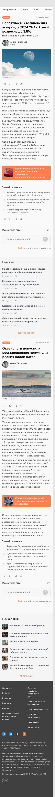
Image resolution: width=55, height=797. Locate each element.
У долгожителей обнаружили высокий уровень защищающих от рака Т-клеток (28, 202)
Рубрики (6, 693)
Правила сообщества (38, 709)
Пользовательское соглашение (36, 703)
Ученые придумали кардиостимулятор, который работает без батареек (28, 194)
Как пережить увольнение (24, 641)
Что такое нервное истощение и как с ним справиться (30, 635)
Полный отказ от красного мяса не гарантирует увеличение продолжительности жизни (30, 172)
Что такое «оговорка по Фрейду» (27, 625)
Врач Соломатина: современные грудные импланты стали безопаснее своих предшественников (27, 566)
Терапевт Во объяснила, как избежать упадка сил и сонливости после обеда (28, 548)
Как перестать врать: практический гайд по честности (29, 651)
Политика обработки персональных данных (12, 716)
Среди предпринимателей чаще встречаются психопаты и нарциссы (31, 501)
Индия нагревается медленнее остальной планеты (24, 211)
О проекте (7, 688)
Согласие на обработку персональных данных (34, 692)
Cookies (5, 708)
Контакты (6, 703)
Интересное (33, 722)
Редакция (6, 698)
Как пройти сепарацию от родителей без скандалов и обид (29, 667)
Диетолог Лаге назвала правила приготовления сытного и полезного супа (27, 556)
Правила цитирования (34, 716)
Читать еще (26, 675)
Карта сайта (33, 727)
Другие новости (26, 332)
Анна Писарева (18, 41)
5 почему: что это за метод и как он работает (29, 659)
